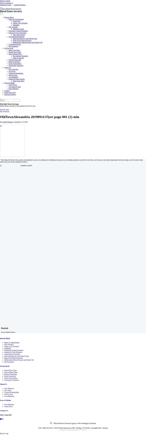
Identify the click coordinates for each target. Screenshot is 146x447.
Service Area (13, 75)
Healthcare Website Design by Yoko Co (73, 430)
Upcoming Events (15, 44)
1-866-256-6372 (47, 428)
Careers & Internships (16, 73)
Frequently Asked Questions (18, 31)
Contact (7, 91)
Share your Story (14, 50)
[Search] (0, 98)
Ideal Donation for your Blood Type (25, 39)
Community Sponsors (16, 66)
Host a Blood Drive (15, 54)
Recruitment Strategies (20, 56)
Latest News (13, 85)
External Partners (19, 5)
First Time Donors (19, 35)
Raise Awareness (14, 62)
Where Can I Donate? (20, 23)
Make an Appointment (16, 19)
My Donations (13, 46)
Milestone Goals (18, 29)
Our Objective (13, 69)
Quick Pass (16, 21)
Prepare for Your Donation (17, 33)
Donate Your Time (15, 52)
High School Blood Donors (22, 40)
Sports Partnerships (15, 64)
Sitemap (105, 428)
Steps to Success (18, 58)
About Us (7, 67)
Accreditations (13, 77)
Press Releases (13, 89)
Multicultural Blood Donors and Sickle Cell (27, 42)
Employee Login (5, 5)
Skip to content (5, 1)
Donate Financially (15, 60)
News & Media (9, 83)
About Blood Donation (16, 37)
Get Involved (8, 48)
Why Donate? (13, 27)
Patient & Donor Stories (17, 79)
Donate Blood (9, 17)
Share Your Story (18, 81)
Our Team (12, 71)
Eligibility (16, 25)
